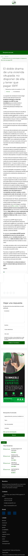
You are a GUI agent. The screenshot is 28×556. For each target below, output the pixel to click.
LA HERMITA (5, 529)
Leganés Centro (6, 534)
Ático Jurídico (15, 206)
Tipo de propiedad (9, 424)
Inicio (2, 56)
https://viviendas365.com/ (10, 505)
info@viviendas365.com (10, 503)
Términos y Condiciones (8, 554)
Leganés (4, 532)
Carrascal (4, 522)
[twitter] (9, 513)
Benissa (4, 520)
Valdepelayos (5, 541)
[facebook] (3, 513)
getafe (3, 527)
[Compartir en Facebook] (4, 293)
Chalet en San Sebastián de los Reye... (15, 456)
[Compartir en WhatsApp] (10, 293)
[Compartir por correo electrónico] (14, 293)
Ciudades (7, 428)
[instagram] (14, 513)
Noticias (6, 56)
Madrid (4, 536)
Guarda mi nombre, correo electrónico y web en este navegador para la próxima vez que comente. (14, 338)
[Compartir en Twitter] (7, 293)
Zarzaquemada (6, 543)
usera (3, 539)
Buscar (14, 435)
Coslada (4, 525)
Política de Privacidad (19, 554)
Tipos (6, 420)
